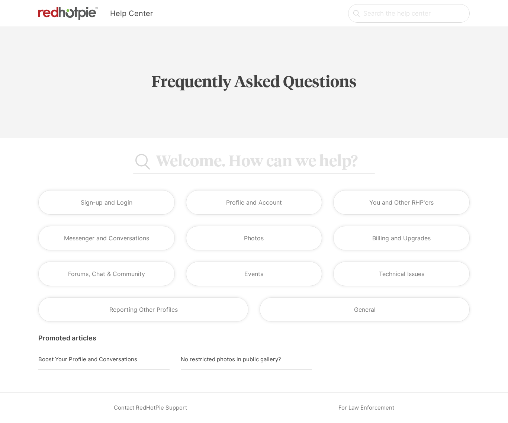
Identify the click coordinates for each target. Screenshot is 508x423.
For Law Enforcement (366, 407)
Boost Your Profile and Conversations (87, 359)
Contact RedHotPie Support (150, 407)
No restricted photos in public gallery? (231, 359)
